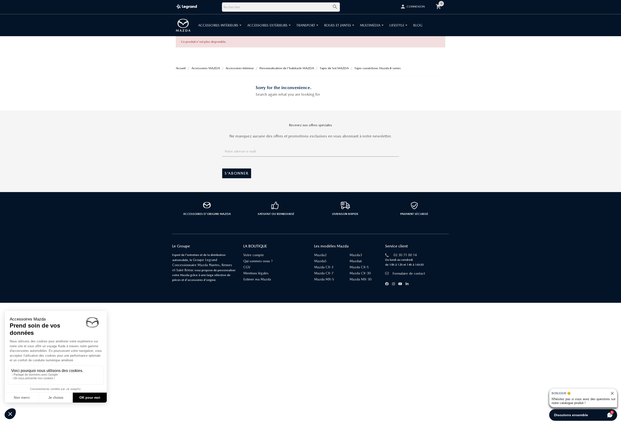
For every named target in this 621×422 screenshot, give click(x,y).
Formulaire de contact (408, 273)
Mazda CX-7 (323, 273)
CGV (246, 267)
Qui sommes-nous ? (258, 261)
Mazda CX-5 (359, 267)
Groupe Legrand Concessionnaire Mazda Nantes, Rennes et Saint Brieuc (202, 265)
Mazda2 (320, 255)
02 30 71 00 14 (405, 255)
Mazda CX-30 (360, 273)
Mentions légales (256, 273)
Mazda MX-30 (360, 279)
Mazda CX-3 (323, 267)
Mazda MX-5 (324, 279)
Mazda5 (320, 261)
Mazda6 (356, 261)
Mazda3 (356, 255)
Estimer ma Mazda (257, 279)
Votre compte (253, 255)
